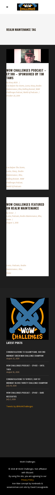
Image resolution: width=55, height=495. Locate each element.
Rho (20, 89)
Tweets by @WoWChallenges (19, 406)
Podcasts (15, 216)
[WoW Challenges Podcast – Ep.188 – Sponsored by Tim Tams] (27, 56)
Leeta (27, 86)
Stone (11, 213)
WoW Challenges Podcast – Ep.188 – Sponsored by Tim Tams (26, 74)
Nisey (33, 86)
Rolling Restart (28, 89)
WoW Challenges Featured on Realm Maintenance (25, 206)
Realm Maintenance (28, 216)
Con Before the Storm (15, 86)
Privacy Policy (27, 479)
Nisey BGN (13, 82)
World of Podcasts (30, 92)
